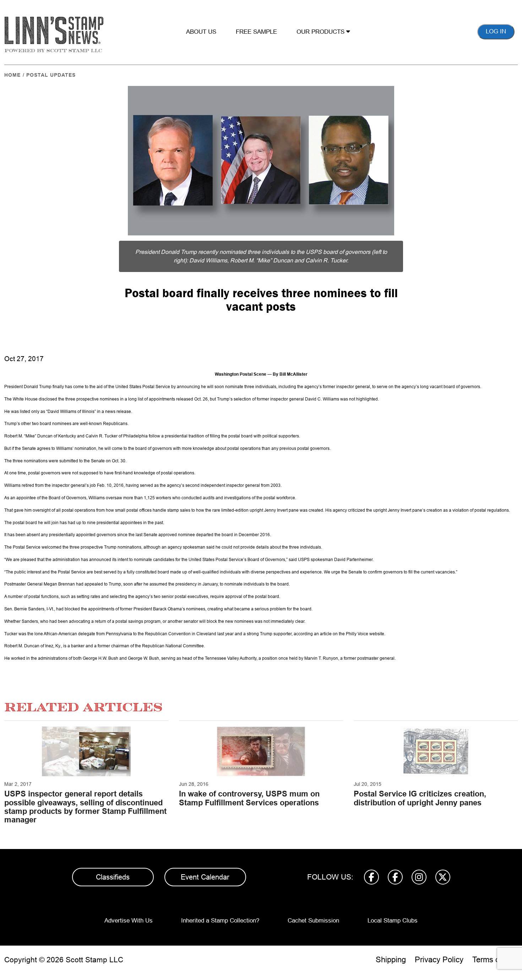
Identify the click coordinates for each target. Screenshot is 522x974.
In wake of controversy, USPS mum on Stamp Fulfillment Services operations (249, 798)
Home (12, 75)
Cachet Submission (313, 920)
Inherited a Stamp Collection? (220, 920)
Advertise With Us (128, 920)
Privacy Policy (439, 959)
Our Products (321, 31)
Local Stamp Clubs (393, 920)
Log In (496, 31)
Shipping (391, 959)
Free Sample (256, 31)
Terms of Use (495, 959)
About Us (201, 31)
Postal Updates (51, 75)
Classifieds (113, 877)
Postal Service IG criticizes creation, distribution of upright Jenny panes (420, 798)
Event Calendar (205, 877)
